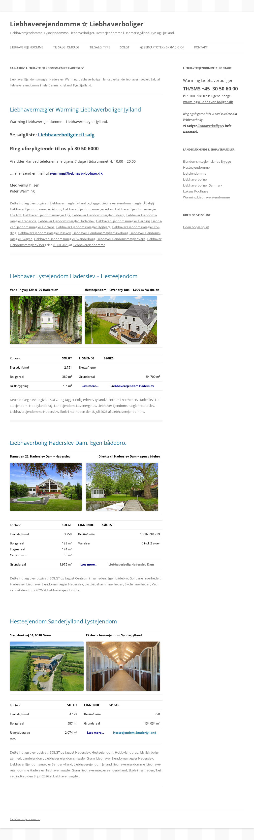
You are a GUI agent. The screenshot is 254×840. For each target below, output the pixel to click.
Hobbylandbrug (41, 405)
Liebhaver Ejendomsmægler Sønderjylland (41, 764)
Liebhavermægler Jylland (68, 203)
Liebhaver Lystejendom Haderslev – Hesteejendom (73, 276)
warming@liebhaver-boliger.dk (208, 102)
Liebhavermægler (66, 776)
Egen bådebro (117, 578)
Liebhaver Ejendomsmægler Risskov (44, 233)
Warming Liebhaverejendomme (206, 197)
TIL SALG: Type (100, 47)
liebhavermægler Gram (63, 770)
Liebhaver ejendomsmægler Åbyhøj (127, 203)
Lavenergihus (86, 405)
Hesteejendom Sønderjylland (134, 732)
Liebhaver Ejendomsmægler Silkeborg (100, 233)
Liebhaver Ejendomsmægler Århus (88, 209)
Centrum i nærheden (121, 399)
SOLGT (124, 47)
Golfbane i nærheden (144, 578)
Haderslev (146, 399)
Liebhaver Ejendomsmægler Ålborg (36, 209)
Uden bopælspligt (196, 227)
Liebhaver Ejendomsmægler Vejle (120, 239)
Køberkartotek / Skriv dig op (161, 47)
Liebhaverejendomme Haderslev (34, 411)
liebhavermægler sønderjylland (104, 770)
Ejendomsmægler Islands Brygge (207, 161)
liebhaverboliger (209, 125)
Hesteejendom (102, 752)
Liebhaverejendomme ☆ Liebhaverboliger (77, 23)
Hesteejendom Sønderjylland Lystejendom (63, 621)
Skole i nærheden (72, 411)
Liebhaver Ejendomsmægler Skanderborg (64, 239)
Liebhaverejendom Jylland (93, 764)
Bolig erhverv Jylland (90, 399)
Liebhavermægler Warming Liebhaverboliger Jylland (75, 109)
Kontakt (201, 47)
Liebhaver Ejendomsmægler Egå (46, 215)
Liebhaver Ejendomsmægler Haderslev (66, 221)
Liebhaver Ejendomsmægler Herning (123, 221)
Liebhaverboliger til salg (66, 134)
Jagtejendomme (194, 173)
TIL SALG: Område (66, 47)
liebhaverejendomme (129, 764)
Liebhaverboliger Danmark (202, 185)
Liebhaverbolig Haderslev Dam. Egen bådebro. (68, 442)
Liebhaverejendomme (26, 47)
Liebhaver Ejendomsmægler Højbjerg (83, 227)
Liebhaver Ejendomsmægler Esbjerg (98, 215)
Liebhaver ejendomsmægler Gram (70, 758)
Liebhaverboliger (195, 179)
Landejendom (64, 405)
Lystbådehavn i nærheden (104, 584)
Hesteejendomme (196, 167)
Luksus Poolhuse (195, 191)
